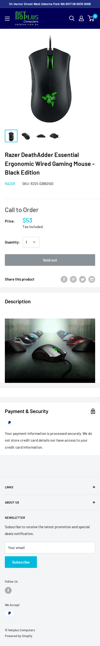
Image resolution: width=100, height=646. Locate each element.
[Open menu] (7, 19)
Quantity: (12, 242)
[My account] (81, 18)
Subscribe (21, 562)
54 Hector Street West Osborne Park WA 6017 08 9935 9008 (50, 4)
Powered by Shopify (18, 636)
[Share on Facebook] (64, 279)
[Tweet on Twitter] (82, 279)
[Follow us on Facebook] (8, 590)
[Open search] (72, 18)
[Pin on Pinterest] (73, 279)
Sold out (50, 260)
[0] (91, 18)
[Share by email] (91, 279)
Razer (10, 184)
